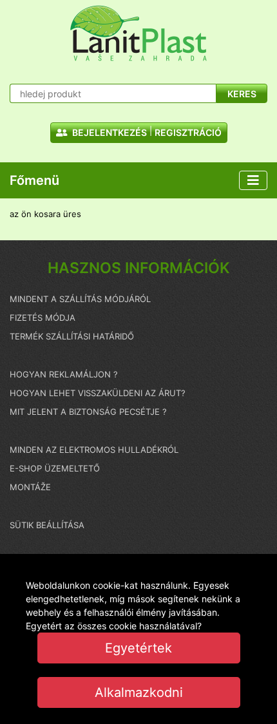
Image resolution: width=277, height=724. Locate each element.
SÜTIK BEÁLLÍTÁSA (47, 525)
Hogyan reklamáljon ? (64, 374)
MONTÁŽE (30, 487)
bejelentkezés (108, 132)
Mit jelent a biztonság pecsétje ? (88, 411)
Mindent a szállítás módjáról (80, 299)
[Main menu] (253, 180)
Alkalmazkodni (139, 692)
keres (241, 93)
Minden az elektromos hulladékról (94, 449)
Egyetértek (138, 648)
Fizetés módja (42, 317)
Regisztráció (188, 132)
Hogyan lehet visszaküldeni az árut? (98, 393)
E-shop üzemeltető (55, 468)
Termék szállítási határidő (72, 336)
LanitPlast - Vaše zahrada (138, 33)
